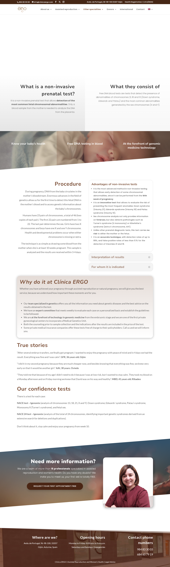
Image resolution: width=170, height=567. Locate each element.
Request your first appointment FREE (55, 486)
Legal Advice (110, 562)
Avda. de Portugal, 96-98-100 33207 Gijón (104, 2)
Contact (140, 9)
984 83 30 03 (24, 2)
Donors (110, 9)
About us (45, 9)
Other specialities (92, 9)
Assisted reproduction (66, 9)
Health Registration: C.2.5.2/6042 (139, 2)
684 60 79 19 (145, 554)
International (126, 9)
